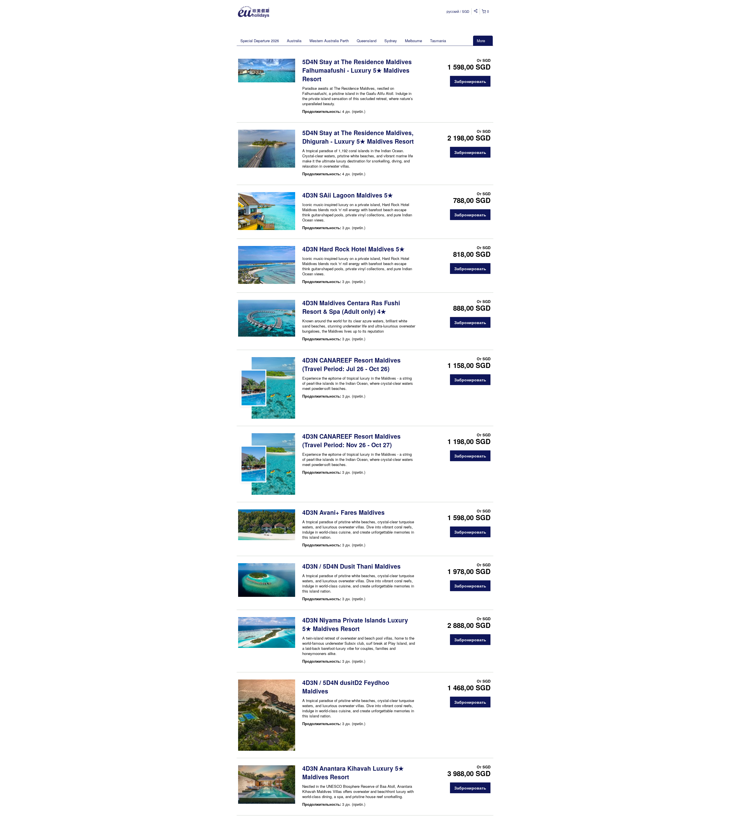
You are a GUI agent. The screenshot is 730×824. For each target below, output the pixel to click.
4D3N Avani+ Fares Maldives (343, 512)
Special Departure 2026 (259, 40)
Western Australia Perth (329, 40)
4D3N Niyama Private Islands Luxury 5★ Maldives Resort (355, 624)
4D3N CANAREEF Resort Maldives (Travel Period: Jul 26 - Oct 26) (351, 364)
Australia (294, 40)
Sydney (390, 40)
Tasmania (438, 40)
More (481, 40)
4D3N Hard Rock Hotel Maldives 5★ (353, 249)
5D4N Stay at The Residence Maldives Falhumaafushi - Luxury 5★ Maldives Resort (357, 70)
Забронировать (470, 81)
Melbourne (413, 40)
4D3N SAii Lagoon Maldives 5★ (347, 195)
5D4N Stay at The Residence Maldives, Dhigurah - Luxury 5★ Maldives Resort (358, 136)
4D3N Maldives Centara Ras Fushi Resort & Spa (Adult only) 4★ (351, 307)
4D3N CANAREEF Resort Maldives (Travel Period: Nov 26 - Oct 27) (351, 440)
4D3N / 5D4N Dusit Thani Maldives (351, 566)
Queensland (366, 40)
